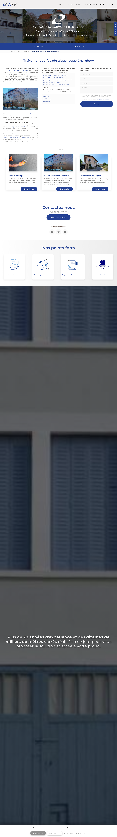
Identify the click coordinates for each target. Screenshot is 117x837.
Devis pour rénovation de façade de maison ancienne (57, 79)
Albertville (46, 96)
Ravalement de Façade (90, 176)
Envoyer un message (58, 217)
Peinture (70, 4)
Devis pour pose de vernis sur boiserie (53, 77)
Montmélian (46, 101)
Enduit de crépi (16, 176)
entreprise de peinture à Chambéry (15, 70)
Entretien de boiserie (90, 4)
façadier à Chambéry (19, 127)
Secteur (19, 51)
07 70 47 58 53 (39, 46)
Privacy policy (82, 833)
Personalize (70, 833)
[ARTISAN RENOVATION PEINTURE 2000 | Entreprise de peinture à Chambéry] (10, 4)
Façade (78, 4)
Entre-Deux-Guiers (48, 100)
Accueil (61, 4)
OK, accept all (38, 833)
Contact (112, 4)
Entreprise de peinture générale (51, 82)
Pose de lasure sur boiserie (56, 176)
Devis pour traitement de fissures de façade (54, 80)
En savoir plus (29, 189)
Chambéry (26, 51)
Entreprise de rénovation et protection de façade (56, 84)
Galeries (102, 4)
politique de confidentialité (103, 99)
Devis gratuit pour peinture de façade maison (55, 75)
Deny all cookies (55, 833)
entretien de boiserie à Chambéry (15, 138)
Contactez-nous (77, 46)
